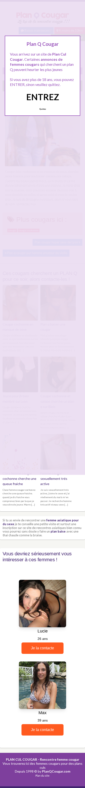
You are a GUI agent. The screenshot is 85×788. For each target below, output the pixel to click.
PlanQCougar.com (56, 771)
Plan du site (42, 775)
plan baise (58, 531)
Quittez (42, 109)
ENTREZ (42, 97)
